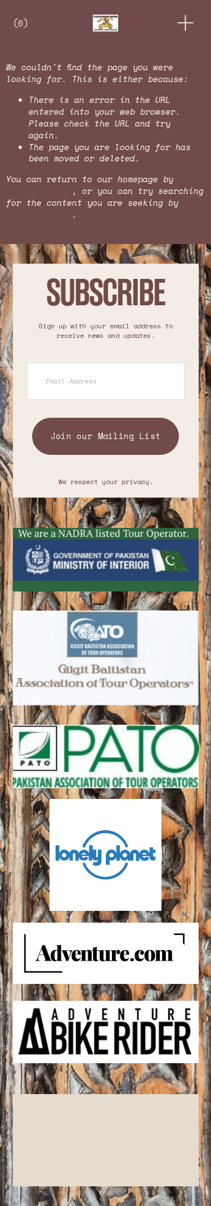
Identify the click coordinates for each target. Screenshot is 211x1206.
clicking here (39, 190)
